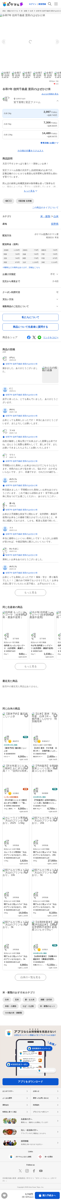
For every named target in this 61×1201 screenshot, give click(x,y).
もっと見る (30, 592)
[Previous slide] (4, 41)
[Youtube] (40, 1170)
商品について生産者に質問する (30, 326)
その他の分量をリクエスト (30, 150)
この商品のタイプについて (45, 207)
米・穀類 (24, 11)
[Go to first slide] (56, 41)
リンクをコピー (50, 337)
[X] (20, 1170)
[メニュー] (55, 3)
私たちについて (30, 317)
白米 (31, 11)
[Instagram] (27, 1170)
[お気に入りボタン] (25, 614)
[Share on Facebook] (29, 337)
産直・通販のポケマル (10, 11)
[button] (30, 101)
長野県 (54, 224)
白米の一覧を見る (30, 977)
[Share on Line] (39, 337)
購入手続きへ (49, 1195)
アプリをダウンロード (30, 1081)
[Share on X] (34, 337)
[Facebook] (33, 1170)
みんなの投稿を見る (50, 94)
